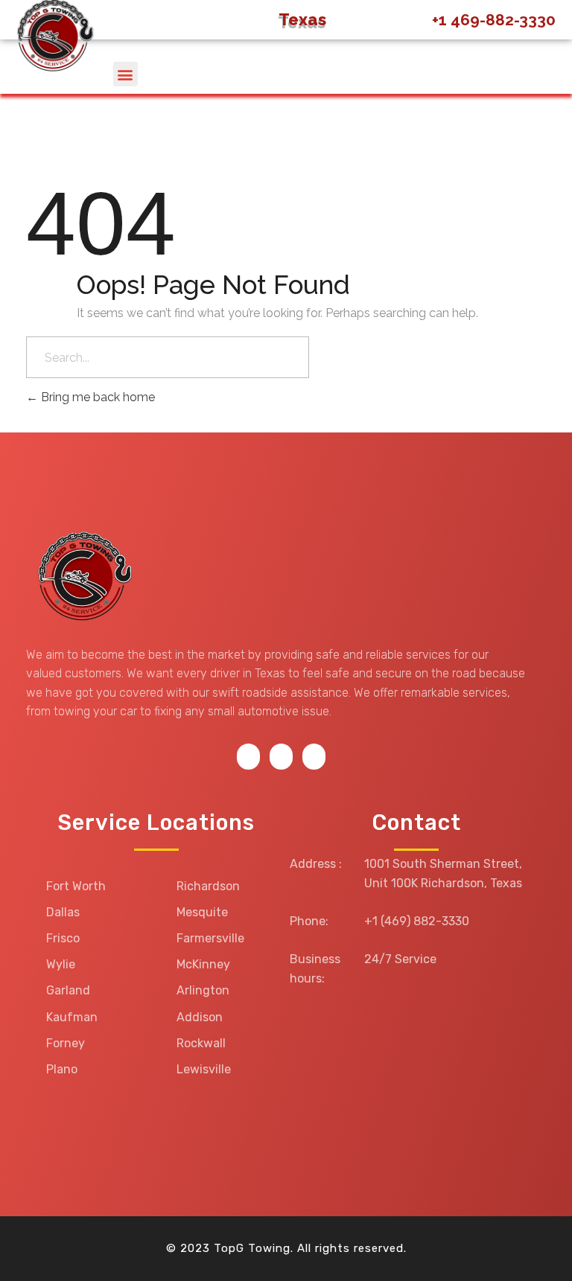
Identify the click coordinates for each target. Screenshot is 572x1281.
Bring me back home (96, 397)
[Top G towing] (82, 577)
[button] (125, 74)
